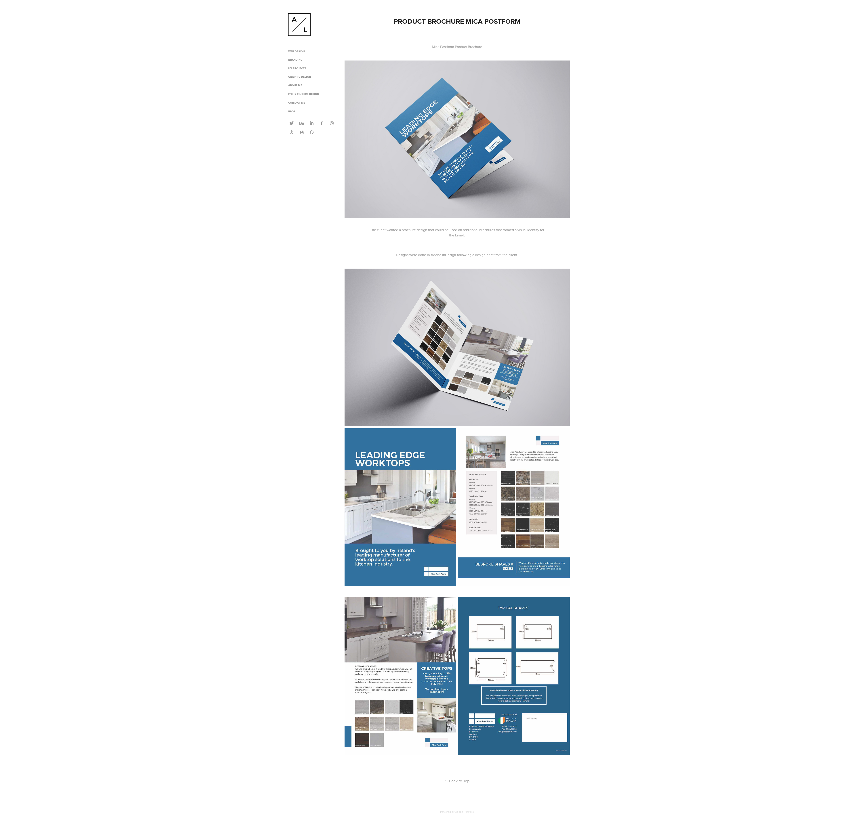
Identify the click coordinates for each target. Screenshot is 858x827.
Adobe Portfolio (464, 812)
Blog (291, 111)
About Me (295, 85)
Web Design (296, 51)
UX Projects (297, 68)
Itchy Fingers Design (303, 94)
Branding (295, 60)
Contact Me (296, 103)
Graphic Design (299, 77)
